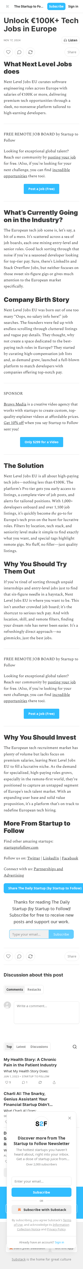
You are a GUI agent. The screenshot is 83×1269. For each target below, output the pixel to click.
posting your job (62, 157)
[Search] (74, 1046)
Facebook (70, 858)
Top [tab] (9, 1047)
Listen (72, 40)
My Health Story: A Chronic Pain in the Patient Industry (30, 1062)
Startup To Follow (35, 1076)
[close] (69, 1118)
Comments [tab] (14, 989)
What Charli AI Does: (20, 1110)
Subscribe (56, 6)
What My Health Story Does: (26, 1071)
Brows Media (15, 404)
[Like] (8, 52)
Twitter (33, 858)
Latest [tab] (21, 1047)
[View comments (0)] (19, 52)
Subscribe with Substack (45, 1209)
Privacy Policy (56, 1229)
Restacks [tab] (34, 989)
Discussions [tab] (39, 1047)
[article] (41, 1071)
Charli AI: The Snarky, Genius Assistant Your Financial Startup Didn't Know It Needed (27, 1099)
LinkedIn (51, 858)
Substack (19, 1259)
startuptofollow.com (21, 847)
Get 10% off (14, 423)
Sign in (73, 6)
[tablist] (24, 989)
